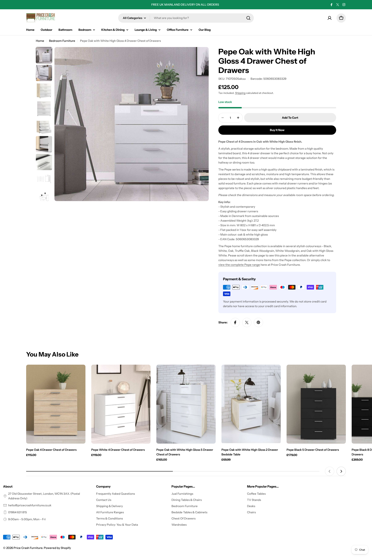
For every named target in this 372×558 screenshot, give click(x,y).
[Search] (248, 18)
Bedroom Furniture (62, 41)
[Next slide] (341, 471)
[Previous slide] (329, 471)
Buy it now (277, 130)
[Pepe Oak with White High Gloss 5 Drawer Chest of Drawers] (186, 404)
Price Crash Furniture (28, 548)
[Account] (329, 18)
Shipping (240, 92)
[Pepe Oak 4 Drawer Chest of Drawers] (55, 404)
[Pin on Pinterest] (258, 322)
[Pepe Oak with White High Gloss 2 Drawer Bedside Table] (251, 404)
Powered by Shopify (57, 548)
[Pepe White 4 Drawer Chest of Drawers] (121, 404)
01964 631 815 (17, 512)
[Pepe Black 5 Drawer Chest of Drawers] (316, 404)
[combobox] (186, 18)
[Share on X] (246, 322)
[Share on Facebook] (235, 322)
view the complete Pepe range (239, 265)
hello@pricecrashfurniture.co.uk (29, 505)
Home (40, 41)
